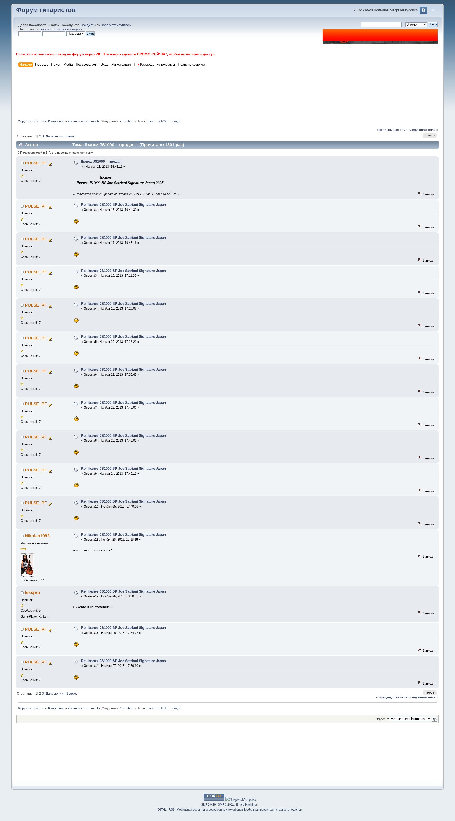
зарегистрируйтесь (116, 25)
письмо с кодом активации (60, 29)
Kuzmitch (125, 121)
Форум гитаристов (46, 10)
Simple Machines (246, 804)
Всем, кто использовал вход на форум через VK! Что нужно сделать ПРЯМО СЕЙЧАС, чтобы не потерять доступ (115, 54)
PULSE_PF (36, 163)
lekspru (32, 592)
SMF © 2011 (226, 804)
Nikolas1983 (37, 535)
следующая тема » (423, 129)
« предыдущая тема (392, 129)
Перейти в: (382, 718)
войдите (87, 25)
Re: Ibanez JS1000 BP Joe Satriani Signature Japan (123, 205)
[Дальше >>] (54, 136)
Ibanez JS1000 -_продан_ (102, 161)
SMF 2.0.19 (208, 804)
